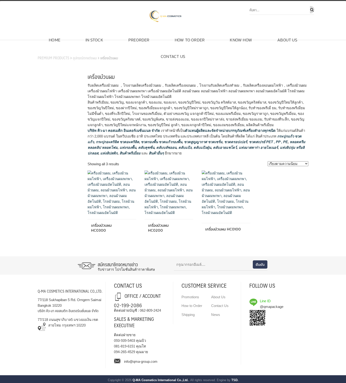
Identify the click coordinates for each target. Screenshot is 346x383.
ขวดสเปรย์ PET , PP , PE (268, 142)
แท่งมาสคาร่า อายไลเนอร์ (258, 147)
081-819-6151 (124, 346)
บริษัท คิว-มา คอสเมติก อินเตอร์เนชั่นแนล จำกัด (124, 131)
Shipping (188, 315)
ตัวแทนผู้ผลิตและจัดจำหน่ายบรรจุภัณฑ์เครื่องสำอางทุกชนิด (230, 131)
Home (54, 40)
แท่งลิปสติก (108, 153)
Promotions (190, 297)
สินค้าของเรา (51, 51)
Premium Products (53, 58)
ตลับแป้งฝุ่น (202, 147)
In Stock (94, 40)
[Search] (312, 9)
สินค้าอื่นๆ (156, 153)
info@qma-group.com (140, 361)
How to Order (190, 40)
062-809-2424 (150, 310)
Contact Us (173, 56)
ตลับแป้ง (184, 147)
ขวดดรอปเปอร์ (235, 142)
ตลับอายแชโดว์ (224, 147)
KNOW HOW (241, 40)
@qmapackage (271, 306)
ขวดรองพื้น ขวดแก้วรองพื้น (161, 142)
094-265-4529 (124, 352)
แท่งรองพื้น (127, 147)
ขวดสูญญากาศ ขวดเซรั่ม (202, 142)
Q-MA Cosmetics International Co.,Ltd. (161, 380)
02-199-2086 (128, 305)
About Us (287, 40)
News (215, 315)
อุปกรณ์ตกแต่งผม (85, 58)
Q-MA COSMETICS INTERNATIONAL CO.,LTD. (70, 291)
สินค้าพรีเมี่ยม (130, 153)
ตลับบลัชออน (166, 147)
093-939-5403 (124, 341)
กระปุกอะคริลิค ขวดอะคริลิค (117, 142)
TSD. (234, 380)
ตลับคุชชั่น (145, 147)
